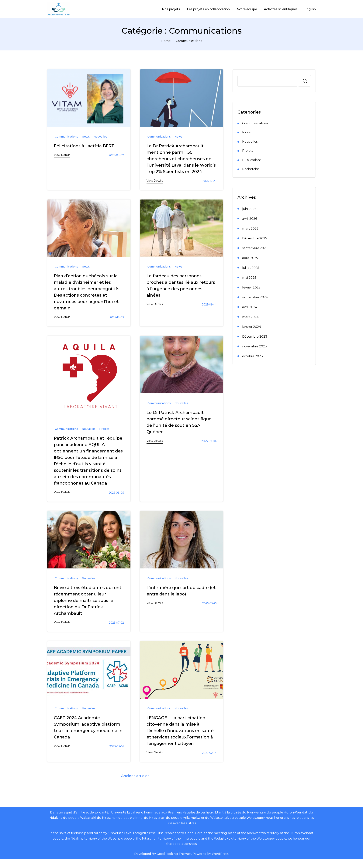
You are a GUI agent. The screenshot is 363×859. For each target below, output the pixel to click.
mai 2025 (249, 277)
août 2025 (250, 258)
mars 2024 (250, 317)
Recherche (305, 81)
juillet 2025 (250, 268)
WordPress (220, 854)
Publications (251, 160)
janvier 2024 (251, 327)
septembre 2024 (255, 297)
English (310, 9)
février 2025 (251, 287)
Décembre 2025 (254, 238)
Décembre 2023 (254, 336)
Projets (104, 429)
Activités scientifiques (281, 9)
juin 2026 (249, 209)
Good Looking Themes (174, 854)
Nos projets (171, 9)
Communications (66, 136)
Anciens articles (135, 776)
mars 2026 (250, 228)
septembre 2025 (255, 248)
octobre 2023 (252, 356)
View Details (62, 155)
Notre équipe (247, 9)
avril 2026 (249, 218)
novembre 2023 (254, 346)
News (86, 136)
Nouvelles (100, 136)
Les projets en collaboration (208, 9)
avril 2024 (249, 307)
